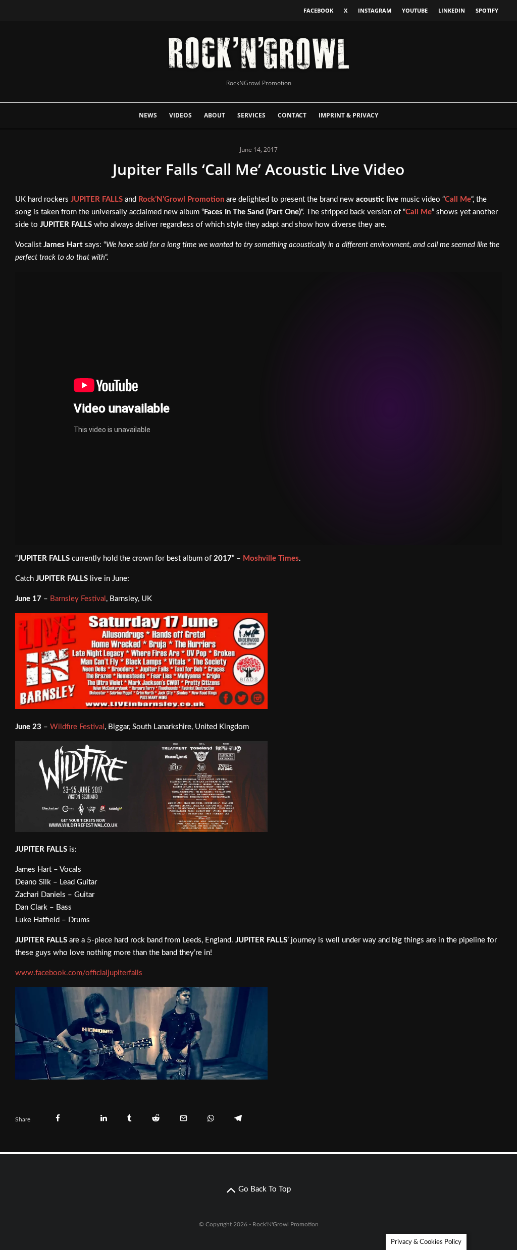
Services (251, 115)
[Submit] (156, 1118)
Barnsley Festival (78, 599)
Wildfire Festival (77, 727)
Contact (292, 115)
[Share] (58, 1118)
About (214, 115)
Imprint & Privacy (348, 115)
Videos (180, 115)
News (148, 115)
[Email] (183, 1118)
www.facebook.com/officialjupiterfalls (78, 973)
